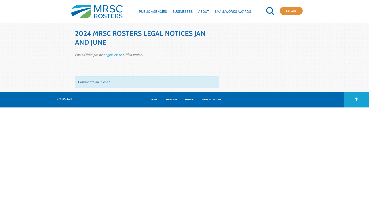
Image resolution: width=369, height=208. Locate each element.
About (203, 11)
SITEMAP (189, 99)
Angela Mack (112, 55)
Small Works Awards (233, 11)
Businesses (183, 11)
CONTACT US (171, 99)
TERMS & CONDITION (211, 99)
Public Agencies (153, 11)
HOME (154, 99)
